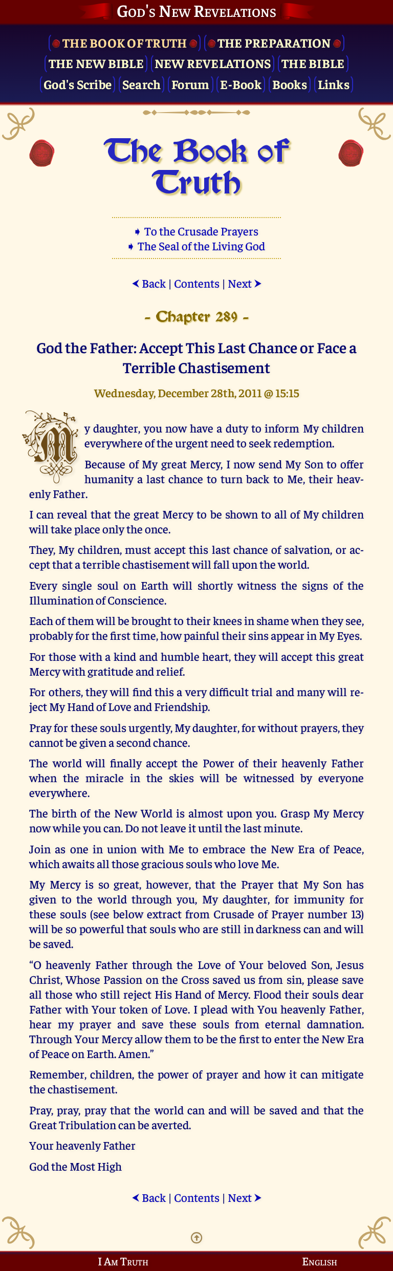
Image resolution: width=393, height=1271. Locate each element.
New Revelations (213, 63)
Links (334, 84)
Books (289, 84)
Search (141, 84)
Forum (190, 84)
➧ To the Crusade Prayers (196, 230)
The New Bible (96, 63)
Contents (197, 282)
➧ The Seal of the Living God (196, 245)
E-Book (240, 84)
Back (149, 282)
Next (245, 282)
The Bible (312, 63)
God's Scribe (77, 84)
